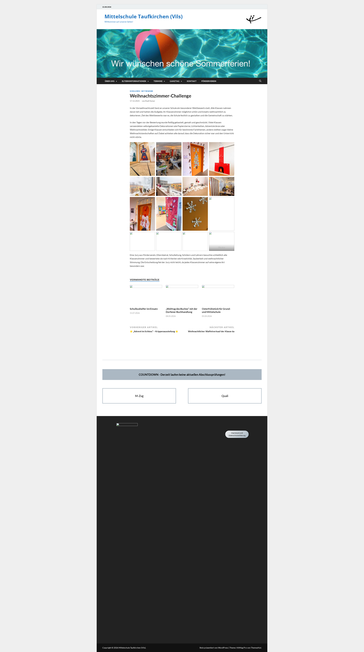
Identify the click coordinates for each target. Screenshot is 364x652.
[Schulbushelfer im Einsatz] (146, 295)
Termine (158, 81)
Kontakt (192, 81)
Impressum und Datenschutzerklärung (237, 434)
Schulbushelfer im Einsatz (144, 308)
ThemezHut (256, 647)
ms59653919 (182, 351)
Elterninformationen (134, 81)
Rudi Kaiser (150, 101)
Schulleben (135, 91)
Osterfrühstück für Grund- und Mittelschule (216, 310)
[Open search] (260, 81)
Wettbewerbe (147, 91)
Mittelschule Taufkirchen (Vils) (144, 16)
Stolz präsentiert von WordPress (213, 647)
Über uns (109, 81)
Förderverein (208, 81)
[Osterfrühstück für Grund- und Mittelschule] (218, 295)
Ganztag (174, 81)
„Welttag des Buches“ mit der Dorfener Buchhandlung (181, 310)
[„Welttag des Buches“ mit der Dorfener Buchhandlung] (182, 295)
